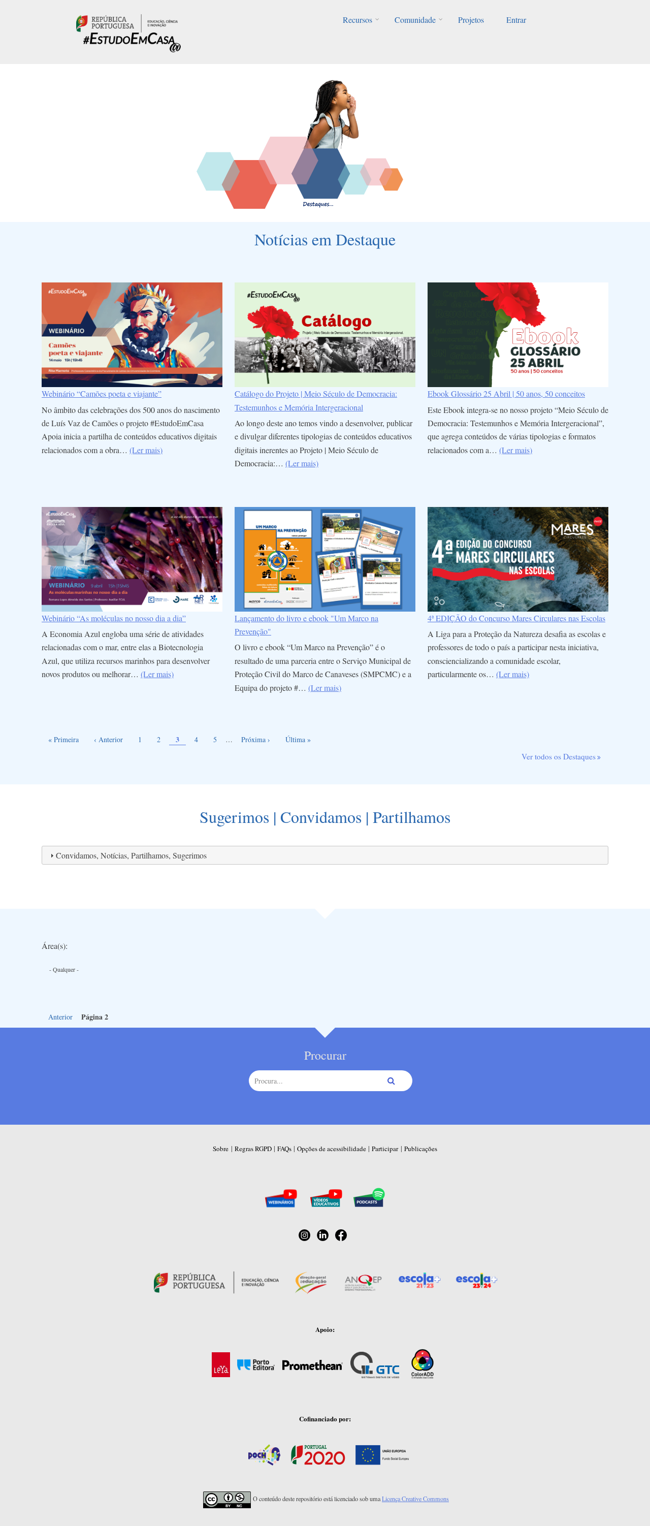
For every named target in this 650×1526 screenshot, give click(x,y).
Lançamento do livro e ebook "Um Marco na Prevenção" (306, 625)
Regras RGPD (253, 1148)
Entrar (516, 19)
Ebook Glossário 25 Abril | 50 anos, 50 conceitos (506, 393)
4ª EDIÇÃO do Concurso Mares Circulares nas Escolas (516, 618)
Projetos (471, 19)
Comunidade (415, 19)
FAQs (284, 1148)
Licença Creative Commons (415, 1499)
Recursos (357, 19)
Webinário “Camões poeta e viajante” (101, 393)
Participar (385, 1148)
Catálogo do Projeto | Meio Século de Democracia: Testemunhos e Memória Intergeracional (316, 400)
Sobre (221, 1148)
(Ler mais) (145, 449)
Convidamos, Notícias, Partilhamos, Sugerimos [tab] (131, 855)
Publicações (420, 1148)
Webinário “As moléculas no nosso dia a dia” (114, 618)
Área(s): (55, 945)
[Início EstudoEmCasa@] (127, 22)
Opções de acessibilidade (331, 1148)
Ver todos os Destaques (559, 756)
